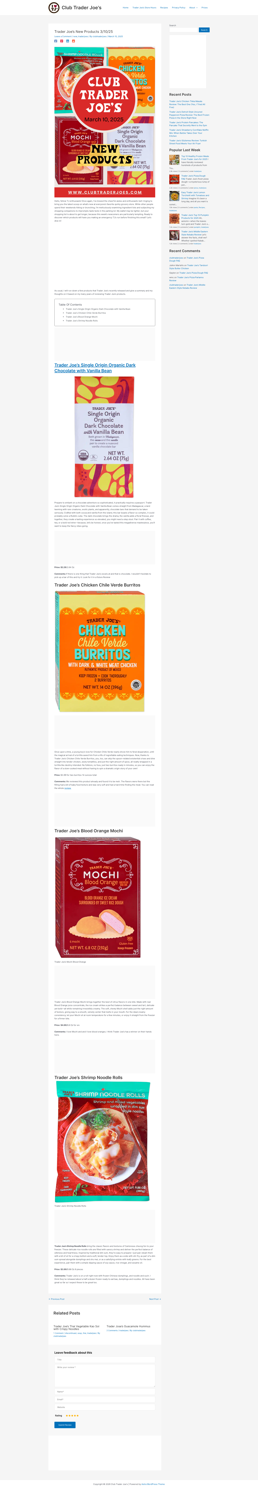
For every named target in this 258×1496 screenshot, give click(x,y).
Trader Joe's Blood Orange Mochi (82, 316)
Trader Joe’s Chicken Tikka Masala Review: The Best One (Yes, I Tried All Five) (187, 104)
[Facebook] (55, 41)
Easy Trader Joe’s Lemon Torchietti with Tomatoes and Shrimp (195, 195)
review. (67, 788)
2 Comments (112, 1330)
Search (172, 25)
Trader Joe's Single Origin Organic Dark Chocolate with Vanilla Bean (98, 309)
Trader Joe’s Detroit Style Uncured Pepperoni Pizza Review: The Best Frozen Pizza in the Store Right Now (189, 115)
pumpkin (197, 227)
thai (84, 1333)
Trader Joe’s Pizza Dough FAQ (193, 273)
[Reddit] (73, 41)
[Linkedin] (67, 41)
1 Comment (58, 1333)
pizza (196, 188)
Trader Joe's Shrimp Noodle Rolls (82, 320)
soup (80, 1333)
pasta (196, 207)
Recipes (202, 207)
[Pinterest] (61, 41)
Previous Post (56, 1299)
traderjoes (83, 36)
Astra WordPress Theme (153, 1484)
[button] (196, 7)
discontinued (70, 1333)
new (75, 36)
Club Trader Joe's (81, 7)
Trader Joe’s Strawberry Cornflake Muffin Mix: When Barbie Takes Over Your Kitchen (189, 133)
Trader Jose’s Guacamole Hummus (128, 1326)
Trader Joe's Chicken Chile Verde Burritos (86, 313)
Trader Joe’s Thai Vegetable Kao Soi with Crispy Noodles (76, 1328)
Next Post (155, 1299)
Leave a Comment (62, 36)
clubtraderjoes (176, 258)
